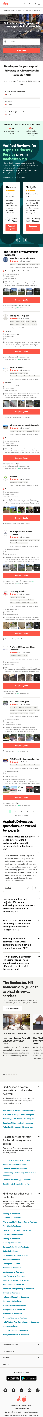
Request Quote (21, 300)
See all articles (12, 1008)
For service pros (8, 1351)
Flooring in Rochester (11, 1259)
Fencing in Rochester (11, 1238)
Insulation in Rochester (12, 1313)
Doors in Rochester (10, 1326)
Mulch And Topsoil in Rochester (16, 1297)
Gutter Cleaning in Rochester (14, 1305)
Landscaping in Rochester (13, 1272)
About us (6, 1364)
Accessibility (21, 1409)
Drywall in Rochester (11, 1293)
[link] (8, 220)
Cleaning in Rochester (12, 1243)
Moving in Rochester (11, 1263)
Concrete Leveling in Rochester (15, 1330)
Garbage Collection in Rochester (16, 1247)
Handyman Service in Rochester (16, 1334)
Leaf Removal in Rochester (14, 1276)
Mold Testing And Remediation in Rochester (21, 1322)
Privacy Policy (27, 1405)
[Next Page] (38, 811)
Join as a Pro (27, 4)
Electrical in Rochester (12, 1218)
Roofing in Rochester (11, 1213)
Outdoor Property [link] (9, 10)
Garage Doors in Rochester (14, 1309)
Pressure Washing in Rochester (15, 1318)
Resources (6, 1358)
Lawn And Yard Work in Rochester (17, 1230)
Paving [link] (20, 10)
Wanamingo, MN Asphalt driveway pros (19, 1119)
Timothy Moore (9, 1033)
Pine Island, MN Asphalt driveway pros (19, 1110)
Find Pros (21, 50)
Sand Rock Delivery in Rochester (16, 1184)
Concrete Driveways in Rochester (16, 1160)
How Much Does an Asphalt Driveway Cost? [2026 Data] (16, 1041)
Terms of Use (15, 1405)
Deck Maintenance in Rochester (16, 1255)
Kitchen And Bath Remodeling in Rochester (20, 1222)
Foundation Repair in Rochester (16, 1280)
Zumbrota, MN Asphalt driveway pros (18, 1114)
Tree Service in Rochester (13, 1234)
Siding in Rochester (11, 1251)
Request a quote (11, 227)
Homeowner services (10, 1345)
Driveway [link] (28, 10)
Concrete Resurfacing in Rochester (17, 1180)
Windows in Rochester (12, 1268)
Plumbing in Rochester (12, 1226)
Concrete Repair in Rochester (15, 1168)
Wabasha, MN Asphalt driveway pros (18, 1127)
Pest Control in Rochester (13, 1284)
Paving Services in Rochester (15, 1164)
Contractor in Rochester (12, 1301)
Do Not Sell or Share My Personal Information (21, 1412)
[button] (6, 291)
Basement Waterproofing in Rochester (18, 1288)
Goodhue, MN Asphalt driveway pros (18, 1123)
